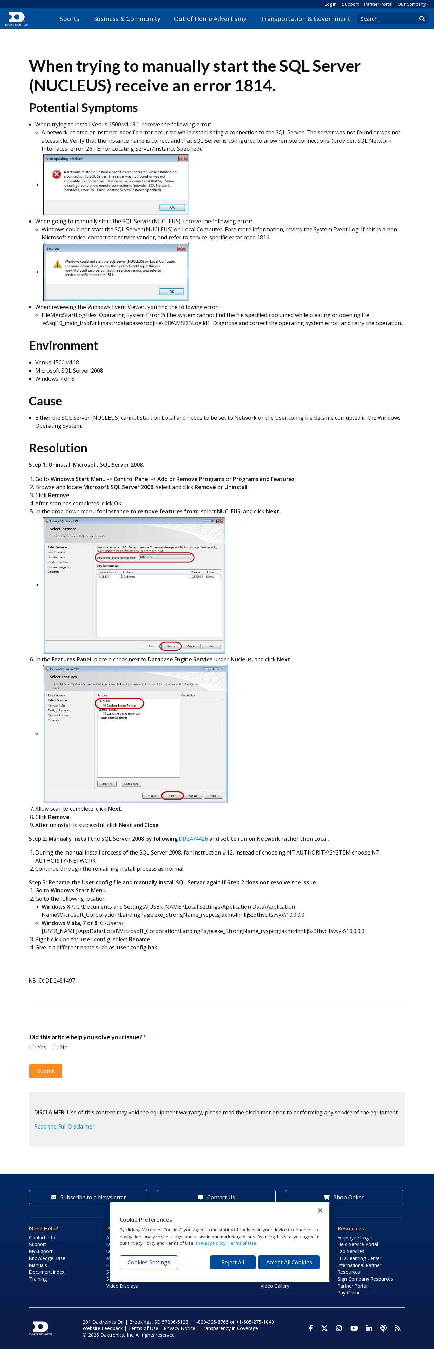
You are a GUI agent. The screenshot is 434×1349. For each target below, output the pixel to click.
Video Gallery (275, 1286)
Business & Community (126, 19)
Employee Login (355, 1237)
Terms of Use (143, 1328)
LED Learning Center (359, 1258)
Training (38, 1279)
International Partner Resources (359, 1268)
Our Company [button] (412, 4)
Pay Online (349, 1292)
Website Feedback (103, 1328)
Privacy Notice (179, 1328)
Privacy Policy (211, 1243)
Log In (331, 4)
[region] (220, 1242)
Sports (69, 19)
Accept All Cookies (289, 1262)
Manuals (38, 1265)
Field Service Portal (358, 1244)
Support (350, 4)
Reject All (232, 1262)
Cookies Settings (148, 1262)
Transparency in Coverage (229, 1328)
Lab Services (351, 1251)
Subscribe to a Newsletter (92, 1197)
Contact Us (220, 1197)
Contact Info (42, 1237)
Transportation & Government (305, 19)
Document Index (46, 1272)
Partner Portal (378, 4)
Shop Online (348, 1197)
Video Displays (122, 1286)
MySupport (40, 1251)
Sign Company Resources (365, 1279)
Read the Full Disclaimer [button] (64, 1126)
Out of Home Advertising (210, 19)
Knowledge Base (47, 1258)
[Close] (320, 1210)
